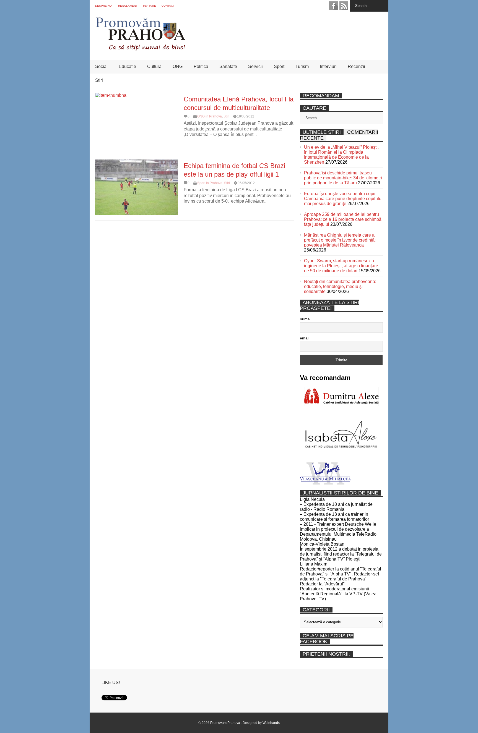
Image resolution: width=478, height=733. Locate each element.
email (304, 338)
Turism (302, 66)
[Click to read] (136, 120)
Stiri (99, 80)
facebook (333, 5)
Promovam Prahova (225, 723)
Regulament (127, 5)
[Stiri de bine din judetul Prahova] (140, 49)
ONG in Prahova (209, 116)
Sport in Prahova (209, 183)
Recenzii (356, 66)
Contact (168, 5)
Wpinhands (271, 723)
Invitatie (149, 5)
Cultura (154, 66)
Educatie (127, 66)
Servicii (255, 66)
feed (343, 5)
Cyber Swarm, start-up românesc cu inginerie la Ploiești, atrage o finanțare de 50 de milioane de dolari (341, 265)
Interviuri (328, 66)
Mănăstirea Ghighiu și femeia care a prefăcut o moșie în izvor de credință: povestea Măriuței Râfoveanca (340, 240)
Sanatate (228, 66)
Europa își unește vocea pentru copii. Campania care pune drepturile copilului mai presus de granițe (343, 198)
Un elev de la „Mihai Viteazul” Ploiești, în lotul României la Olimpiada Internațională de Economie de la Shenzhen (341, 154)
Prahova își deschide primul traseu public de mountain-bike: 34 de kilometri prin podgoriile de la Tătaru (343, 178)
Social (101, 66)
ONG (178, 66)
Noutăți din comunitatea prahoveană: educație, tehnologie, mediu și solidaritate (340, 286)
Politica (201, 66)
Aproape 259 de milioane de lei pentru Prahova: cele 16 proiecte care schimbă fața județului (342, 219)
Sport (279, 66)
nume (305, 319)
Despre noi (104, 5)
